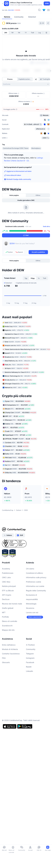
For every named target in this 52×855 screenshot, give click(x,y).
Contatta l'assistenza (11, 654)
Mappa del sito (8, 630)
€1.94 (15, 454)
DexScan (5, 599)
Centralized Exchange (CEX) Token (15, 148)
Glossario (6, 662)
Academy (6, 569)
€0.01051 (19, 405)
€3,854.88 (18, 457)
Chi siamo (30, 569)
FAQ (4, 658)
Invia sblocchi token (13, 175)
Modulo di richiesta (10, 649)
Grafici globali (7, 608)
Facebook (30, 662)
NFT (3, 612)
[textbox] (29, 245)
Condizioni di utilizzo (34, 573)
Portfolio (5, 617)
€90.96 (16, 424)
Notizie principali (9, 586)
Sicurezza (30, 608)
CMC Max (6, 582)
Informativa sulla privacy (36, 577)
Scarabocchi (7, 626)
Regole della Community (36, 590)
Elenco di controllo (9, 621)
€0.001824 (17, 401)
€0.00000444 (20, 472)
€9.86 (16, 446)
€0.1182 (17, 461)
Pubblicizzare (7, 573)
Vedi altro (46, 226)
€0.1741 (17, 442)
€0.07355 (18, 469)
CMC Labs (6, 577)
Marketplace (36, 148)
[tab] (36, 79)
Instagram (30, 658)
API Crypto (6, 595)
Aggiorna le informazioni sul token (18, 171)
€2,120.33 (18, 420)
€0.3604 (17, 450)
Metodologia (31, 604)
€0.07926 (14, 427)
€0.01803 (20, 412)
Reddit (28, 667)
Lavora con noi (32, 612)
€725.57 (16, 431)
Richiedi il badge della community (18, 179)
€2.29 (20, 439)
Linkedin (29, 671)
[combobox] (26, 84)
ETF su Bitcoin (8, 590)
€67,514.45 (17, 409)
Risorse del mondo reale (12, 604)
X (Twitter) (30, 645)
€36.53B (11, 10)
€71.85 (18, 435)
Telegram (30, 654)
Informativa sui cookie (35, 586)
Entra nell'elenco (8, 645)
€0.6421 (15, 465)
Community (30, 649)
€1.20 (14, 416)
